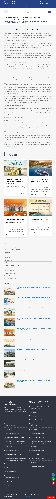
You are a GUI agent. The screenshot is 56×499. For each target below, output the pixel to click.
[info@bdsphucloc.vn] (53, 479)
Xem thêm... (9, 193)
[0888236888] (53, 483)
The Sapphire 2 (7, 255)
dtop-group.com (47, 494)
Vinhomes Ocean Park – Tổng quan (12, 249)
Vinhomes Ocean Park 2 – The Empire (12, 265)
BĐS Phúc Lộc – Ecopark (10, 278)
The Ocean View (8, 260)
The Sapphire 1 (7, 252)
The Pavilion (7, 262)
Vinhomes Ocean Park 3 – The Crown (12, 268)
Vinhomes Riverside (8, 275)
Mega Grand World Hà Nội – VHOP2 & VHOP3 (14, 247)
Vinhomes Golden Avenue (10, 273)
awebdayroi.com (27, 496)
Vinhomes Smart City (9, 270)
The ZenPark (7, 257)
